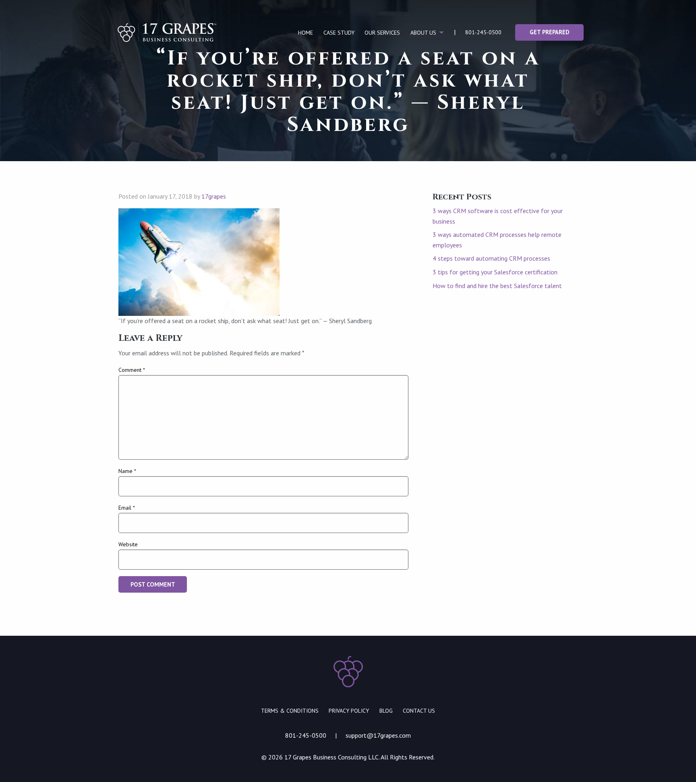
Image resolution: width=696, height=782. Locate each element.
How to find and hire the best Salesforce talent (497, 286)
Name (127, 471)
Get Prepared (549, 32)
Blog (386, 710)
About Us (423, 32)
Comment (131, 369)
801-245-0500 (483, 32)
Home (305, 32)
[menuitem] (305, 32)
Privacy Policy (349, 710)
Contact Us (419, 710)
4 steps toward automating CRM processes (491, 258)
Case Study (338, 32)
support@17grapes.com (378, 735)
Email (126, 507)
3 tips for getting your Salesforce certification (495, 272)
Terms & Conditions (290, 710)
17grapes (213, 196)
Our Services (382, 32)
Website (128, 544)
